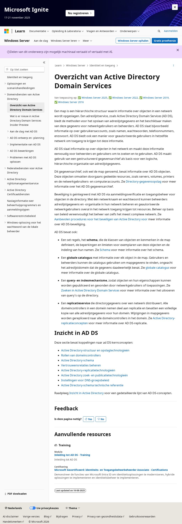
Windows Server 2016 (71, 102)
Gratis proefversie (165, 40)
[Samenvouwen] (44, 62)
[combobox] (24, 69)
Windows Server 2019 (156, 97)
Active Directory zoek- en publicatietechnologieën (94, 375)
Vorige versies (31, 516)
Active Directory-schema (77, 360)
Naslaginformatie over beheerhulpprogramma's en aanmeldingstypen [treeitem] (24, 205)
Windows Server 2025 (94, 97)
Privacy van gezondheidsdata (104, 516)
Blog (46, 516)
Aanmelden (171, 31)
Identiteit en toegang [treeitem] (20, 77)
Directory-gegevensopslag (143, 181)
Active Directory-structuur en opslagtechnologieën (95, 350)
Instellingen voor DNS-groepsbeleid (85, 380)
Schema (105, 250)
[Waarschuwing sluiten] (175, 7)
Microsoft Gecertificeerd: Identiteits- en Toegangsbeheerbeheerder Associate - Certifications (111, 470)
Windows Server (75, 65)
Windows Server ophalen (133, 40)
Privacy (76, 516)
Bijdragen (62, 516)
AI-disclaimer (11, 516)
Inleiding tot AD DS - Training (72, 455)
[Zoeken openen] (159, 31)
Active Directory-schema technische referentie (92, 385)
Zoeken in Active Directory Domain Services (90, 290)
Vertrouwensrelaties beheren (81, 365)
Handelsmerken (12, 521)
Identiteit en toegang (102, 65)
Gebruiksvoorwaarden (142, 516)
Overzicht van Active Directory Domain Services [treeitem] (26, 107)
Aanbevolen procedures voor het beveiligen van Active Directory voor (101, 219)
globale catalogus (157, 268)
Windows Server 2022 (125, 97)
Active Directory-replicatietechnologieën (88, 370)
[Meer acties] (173, 66)
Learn (58, 65)
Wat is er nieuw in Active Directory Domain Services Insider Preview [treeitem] (25, 120)
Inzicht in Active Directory (86, 393)
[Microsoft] (6, 31)
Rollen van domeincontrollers (81, 355)
